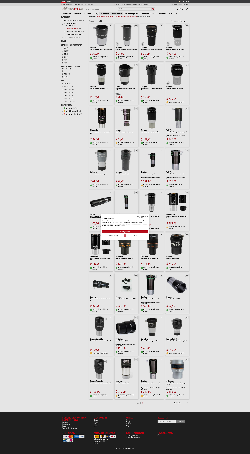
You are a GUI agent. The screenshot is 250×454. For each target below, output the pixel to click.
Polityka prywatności (142, 217)
